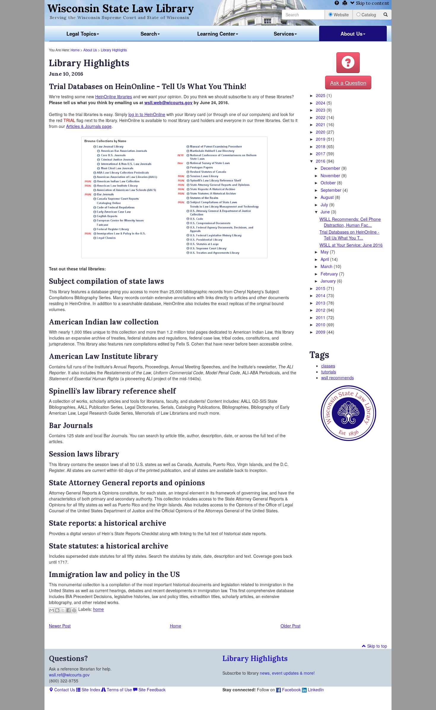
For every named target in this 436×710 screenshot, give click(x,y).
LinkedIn (315, 689)
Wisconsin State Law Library (120, 8)
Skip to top (376, 646)
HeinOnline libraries (113, 96)
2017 (321, 153)
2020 (321, 132)
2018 (321, 146)
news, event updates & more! (287, 673)
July (325, 204)
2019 (321, 139)
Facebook (291, 689)
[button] (348, 62)
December (331, 168)
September (332, 190)
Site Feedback (151, 689)
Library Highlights (114, 49)
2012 (321, 310)
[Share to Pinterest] (74, 610)
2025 (321, 95)
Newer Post (60, 626)
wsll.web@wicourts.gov (168, 102)
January (329, 281)
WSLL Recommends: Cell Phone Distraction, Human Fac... (350, 222)
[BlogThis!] (57, 610)
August (328, 197)
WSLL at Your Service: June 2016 (351, 245)
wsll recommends (337, 378)
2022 (321, 117)
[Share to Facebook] (68, 610)
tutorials (328, 372)
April (325, 259)
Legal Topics (81, 33)
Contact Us (64, 689)
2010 (321, 324)
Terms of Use (119, 689)
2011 (321, 317)
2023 (321, 110)
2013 (321, 303)
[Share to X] (63, 610)
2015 (321, 288)
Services (284, 33)
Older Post (290, 626)
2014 (321, 295)
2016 (321, 161)
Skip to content (372, 3)
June (326, 212)
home (98, 609)
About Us (351, 33)
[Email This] (52, 610)
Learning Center (216, 33)
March (327, 266)
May (325, 252)
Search (149, 33)
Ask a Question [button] (348, 82)
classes (328, 366)
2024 (321, 103)
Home (75, 49)
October (329, 183)
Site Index (90, 689)
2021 (321, 124)
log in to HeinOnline (146, 114)
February (330, 274)
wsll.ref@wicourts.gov (69, 675)
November (331, 175)
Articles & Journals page (89, 126)
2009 (321, 332)
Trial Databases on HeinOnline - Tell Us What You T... (349, 235)
